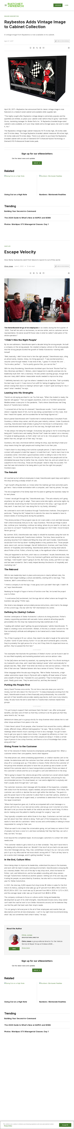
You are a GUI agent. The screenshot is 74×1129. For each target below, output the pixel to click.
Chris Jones (8, 266)
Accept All (65, 1125)
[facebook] (30, 48)
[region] (37, 1125)
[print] (69, 48)
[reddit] (40, 48)
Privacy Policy (8, 1125)
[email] (43, 48)
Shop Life (7, 246)
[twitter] (37, 48)
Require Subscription (11, 16)
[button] (5, 5)
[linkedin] (34, 48)
